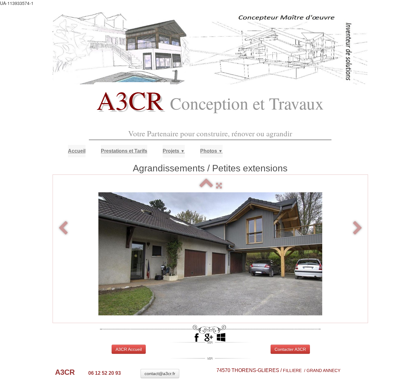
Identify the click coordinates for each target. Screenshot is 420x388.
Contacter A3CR (290, 349)
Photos (211, 151)
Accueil (76, 151)
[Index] (206, 185)
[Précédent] (63, 228)
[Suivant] (357, 228)
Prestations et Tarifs (124, 151)
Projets (174, 151)
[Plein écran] (219, 185)
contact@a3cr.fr (160, 373)
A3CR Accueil (129, 349)
